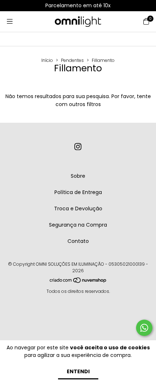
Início (47, 60)
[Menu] (9, 21)
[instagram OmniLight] (78, 146)
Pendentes (72, 60)
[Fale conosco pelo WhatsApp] (144, 328)
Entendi (78, 371)
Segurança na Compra (78, 224)
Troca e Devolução (78, 208)
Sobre (78, 176)
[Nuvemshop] (78, 282)
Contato (78, 241)
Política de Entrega (78, 192)
